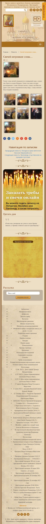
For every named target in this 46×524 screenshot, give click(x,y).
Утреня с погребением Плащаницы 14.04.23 (27, 490)
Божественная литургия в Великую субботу (27, 418)
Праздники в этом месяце (23, 242)
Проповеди (25, 350)
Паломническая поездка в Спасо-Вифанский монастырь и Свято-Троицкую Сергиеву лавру (27, 444)
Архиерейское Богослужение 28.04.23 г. (27, 410)
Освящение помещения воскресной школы (27, 439)
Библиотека (25, 309)
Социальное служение (25, 355)
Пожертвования (27, 345)
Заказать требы (25, 316)
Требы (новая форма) (25, 360)
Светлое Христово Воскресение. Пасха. (27, 488)
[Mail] (25, 138)
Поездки (25, 341)
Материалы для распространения (27, 326)
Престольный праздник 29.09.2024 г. (27, 485)
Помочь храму (25, 343)
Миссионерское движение (25, 321)
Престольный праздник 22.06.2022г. (27, 473)
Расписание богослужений (25, 352)
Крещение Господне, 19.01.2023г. (27, 422)
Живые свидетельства (27, 324)
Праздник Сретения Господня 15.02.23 (27, 456)
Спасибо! (25, 357)
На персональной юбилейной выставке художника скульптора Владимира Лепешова (27, 432)
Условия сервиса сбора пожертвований (25, 365)
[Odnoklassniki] (17, 138)
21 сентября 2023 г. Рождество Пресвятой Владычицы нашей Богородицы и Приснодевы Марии (27, 396)
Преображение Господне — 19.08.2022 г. (27, 459)
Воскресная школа (25, 312)
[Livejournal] (8, 138)
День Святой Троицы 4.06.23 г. (27, 420)
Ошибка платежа (25, 338)
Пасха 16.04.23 (27, 449)
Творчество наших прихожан (27, 333)
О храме (25, 336)
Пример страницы (25, 348)
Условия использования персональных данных (25, 362)
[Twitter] (13, 138)
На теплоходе (27, 437)
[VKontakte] (30, 138)
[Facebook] (4, 138)
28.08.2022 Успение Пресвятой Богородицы (27, 401)
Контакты (25, 319)
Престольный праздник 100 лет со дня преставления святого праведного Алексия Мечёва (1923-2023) (27, 463)
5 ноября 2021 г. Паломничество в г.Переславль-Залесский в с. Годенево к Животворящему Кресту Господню (27, 405)
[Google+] (21, 138)
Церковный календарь (25, 502)
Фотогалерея (25, 367)
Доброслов (25, 314)
